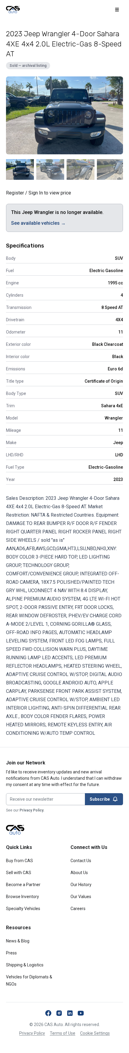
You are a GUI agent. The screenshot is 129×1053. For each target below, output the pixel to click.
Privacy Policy (32, 1033)
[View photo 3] (80, 169)
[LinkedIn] (70, 1013)
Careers (78, 908)
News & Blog (17, 941)
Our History (81, 884)
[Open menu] (117, 10)
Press (11, 953)
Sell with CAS (18, 872)
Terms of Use (62, 1033)
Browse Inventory (22, 896)
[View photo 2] (50, 169)
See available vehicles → (38, 223)
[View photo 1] (20, 169)
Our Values (80, 896)
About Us (79, 872)
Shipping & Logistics (25, 965)
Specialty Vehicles (23, 908)
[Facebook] (48, 1013)
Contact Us (80, 860)
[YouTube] (80, 1013)
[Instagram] (59, 1013)
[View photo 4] (111, 169)
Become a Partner (23, 884)
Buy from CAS (19, 860)
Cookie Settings (95, 1033)
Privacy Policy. (32, 810)
